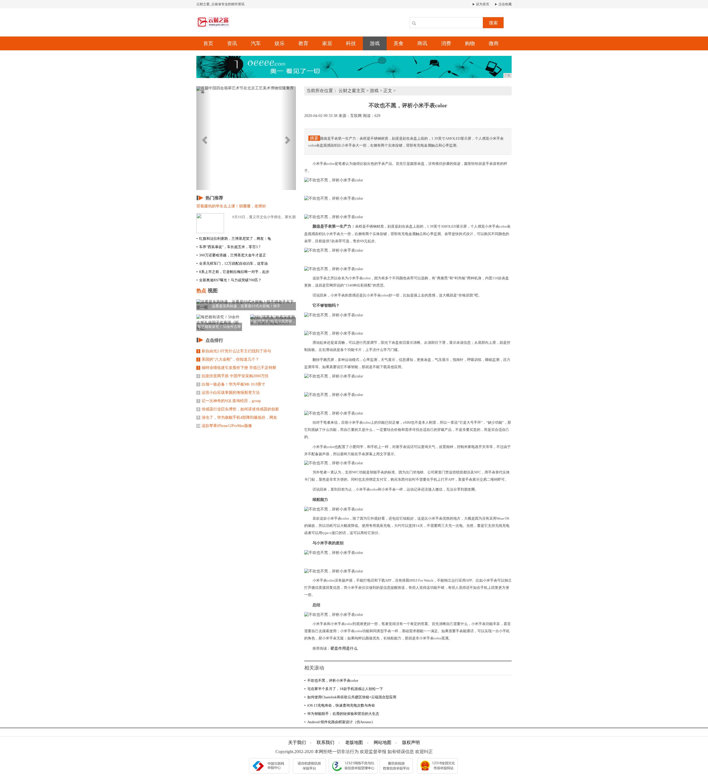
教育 (303, 43)
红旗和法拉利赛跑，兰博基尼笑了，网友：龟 (233, 238)
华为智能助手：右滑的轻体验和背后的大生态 (341, 714)
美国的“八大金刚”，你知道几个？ (228, 359)
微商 (494, 43)
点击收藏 (505, 4)
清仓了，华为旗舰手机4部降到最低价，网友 (237, 417)
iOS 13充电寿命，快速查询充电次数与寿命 (339, 705)
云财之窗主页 (352, 90)
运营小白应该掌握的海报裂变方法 (228, 392)
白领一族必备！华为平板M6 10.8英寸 (231, 384)
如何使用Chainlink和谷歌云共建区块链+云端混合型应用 (350, 697)
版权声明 (411, 742)
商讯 (422, 43)
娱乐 (280, 43)
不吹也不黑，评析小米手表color (331, 680)
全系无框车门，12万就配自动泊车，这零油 (232, 263)
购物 (470, 43)
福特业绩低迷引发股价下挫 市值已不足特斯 (236, 368)
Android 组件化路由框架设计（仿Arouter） (339, 722)
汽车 (256, 43)
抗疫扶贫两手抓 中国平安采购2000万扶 (233, 376)
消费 (446, 43)
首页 (208, 43)
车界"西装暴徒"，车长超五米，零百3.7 (228, 247)
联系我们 (325, 742)
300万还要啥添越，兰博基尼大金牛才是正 (231, 255)
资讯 (232, 43)
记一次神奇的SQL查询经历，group (229, 401)
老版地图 (354, 742)
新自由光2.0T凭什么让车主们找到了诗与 (234, 351)
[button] (203, 138)
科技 (351, 43)
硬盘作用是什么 (344, 648)
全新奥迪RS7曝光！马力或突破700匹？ (229, 280)
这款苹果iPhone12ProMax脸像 (224, 426)
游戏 (375, 43)
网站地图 (382, 742)
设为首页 (482, 4)
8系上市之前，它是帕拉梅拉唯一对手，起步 (232, 272)
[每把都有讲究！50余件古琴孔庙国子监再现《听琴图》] (219, 322)
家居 (327, 43)
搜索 (493, 22)
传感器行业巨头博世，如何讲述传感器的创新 (238, 409)
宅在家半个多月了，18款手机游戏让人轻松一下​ (343, 689)
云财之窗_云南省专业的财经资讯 (220, 4)
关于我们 (297, 742)
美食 (399, 43)
